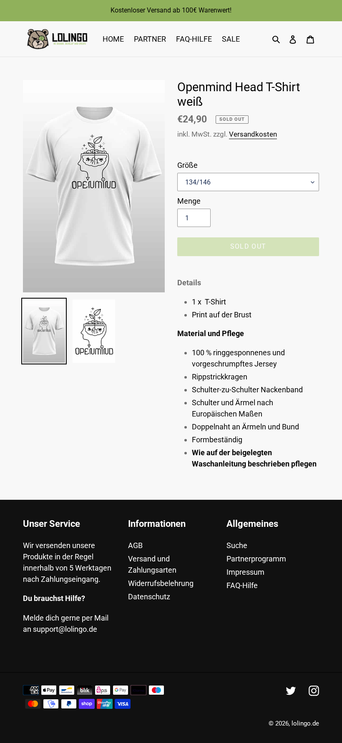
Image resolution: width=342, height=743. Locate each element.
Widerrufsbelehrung (161, 583)
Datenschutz (149, 596)
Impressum (245, 572)
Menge (189, 201)
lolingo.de (305, 723)
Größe (187, 165)
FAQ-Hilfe (242, 585)
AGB (135, 545)
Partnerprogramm (256, 558)
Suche (236, 545)
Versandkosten (253, 134)
